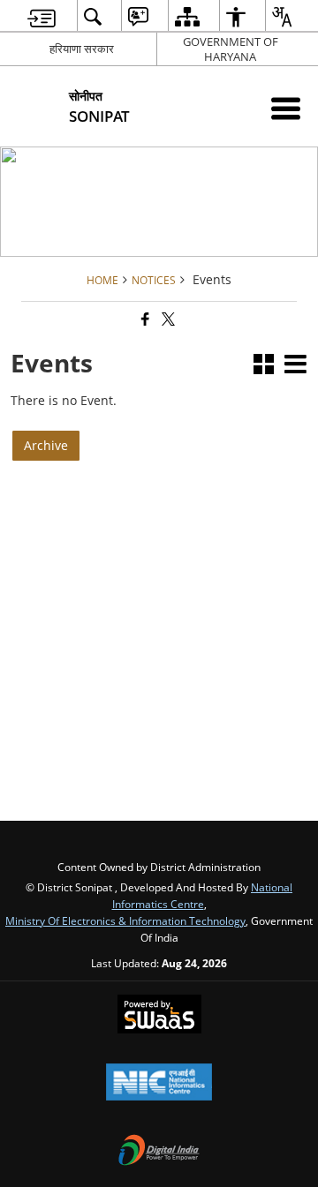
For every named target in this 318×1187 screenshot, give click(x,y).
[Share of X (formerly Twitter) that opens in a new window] (167, 319)
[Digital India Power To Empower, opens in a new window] (159, 1151)
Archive (46, 445)
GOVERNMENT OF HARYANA (230, 49)
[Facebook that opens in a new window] (144, 319)
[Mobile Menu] (285, 108)
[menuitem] (41, 16)
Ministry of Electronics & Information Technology (125, 920)
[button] (264, 365)
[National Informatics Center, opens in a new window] (159, 1083)
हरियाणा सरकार (81, 48)
